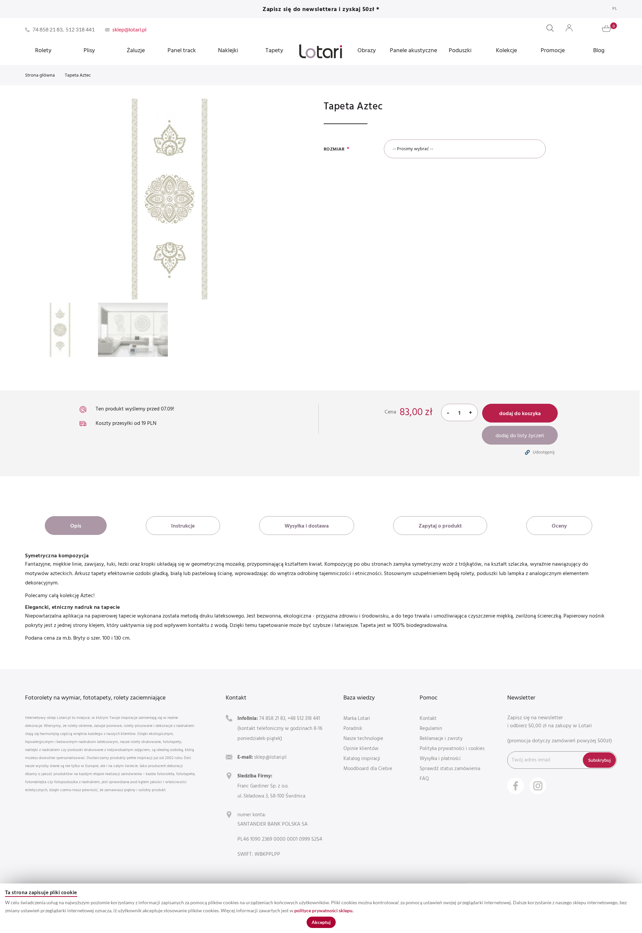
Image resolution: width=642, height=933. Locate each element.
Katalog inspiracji (361, 758)
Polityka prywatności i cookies (452, 748)
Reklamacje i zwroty (441, 738)
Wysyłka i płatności (440, 758)
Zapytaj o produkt (440, 525)
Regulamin (431, 728)
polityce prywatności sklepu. (323, 910)
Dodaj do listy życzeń (520, 435)
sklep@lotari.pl (270, 757)
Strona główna (40, 74)
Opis (75, 525)
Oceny (559, 525)
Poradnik (352, 728)
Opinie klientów (361, 748)
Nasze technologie (363, 738)
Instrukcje (183, 525)
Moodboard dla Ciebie (367, 768)
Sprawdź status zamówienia (450, 768)
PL (614, 8)
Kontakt (428, 718)
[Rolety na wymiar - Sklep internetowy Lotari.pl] (321, 51)
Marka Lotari (356, 718)
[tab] (76, 525)
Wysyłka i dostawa (307, 525)
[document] (321, 908)
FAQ (424, 778)
